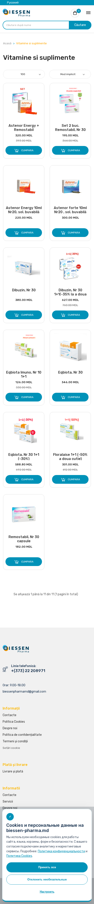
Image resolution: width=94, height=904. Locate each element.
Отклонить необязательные (47, 879)
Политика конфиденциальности (61, 851)
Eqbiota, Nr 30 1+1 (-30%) (23, 456)
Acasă (7, 43)
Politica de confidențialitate (22, 735)
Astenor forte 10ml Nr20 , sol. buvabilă (70, 209)
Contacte (9, 715)
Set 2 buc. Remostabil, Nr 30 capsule (70, 127)
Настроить (47, 891)
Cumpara (26, 150)
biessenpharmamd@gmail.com (24, 691)
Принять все (47, 867)
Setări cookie (11, 748)
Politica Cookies (14, 722)
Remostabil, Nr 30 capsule (24, 538)
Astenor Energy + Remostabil (24, 127)
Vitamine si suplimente (31, 43)
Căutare (80, 25)
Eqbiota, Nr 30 (70, 372)
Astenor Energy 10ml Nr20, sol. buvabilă (24, 209)
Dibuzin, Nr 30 (24, 290)
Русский (13, 2)
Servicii (8, 801)
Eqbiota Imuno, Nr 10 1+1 (23, 374)
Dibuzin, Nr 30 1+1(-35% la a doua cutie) (70, 292)
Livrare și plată (13, 771)
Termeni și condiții (15, 741)
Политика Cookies (19, 856)
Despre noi (10, 728)
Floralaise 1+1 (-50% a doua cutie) (70, 456)
